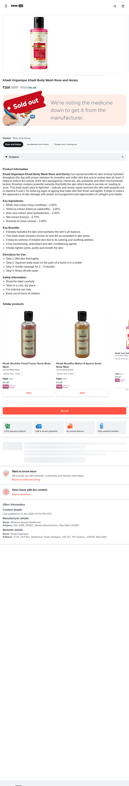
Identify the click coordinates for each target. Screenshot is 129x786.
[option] (13, 144)
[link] (17, 6)
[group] (64, 43)
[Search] (114, 6)
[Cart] (122, 6)
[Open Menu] (6, 6)
